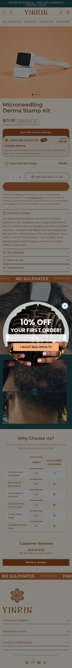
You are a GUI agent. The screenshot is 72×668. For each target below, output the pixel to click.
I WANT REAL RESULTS (36, 347)
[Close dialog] (65, 306)
